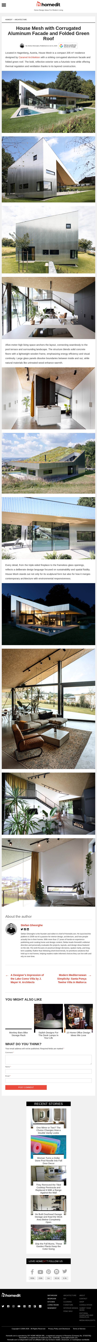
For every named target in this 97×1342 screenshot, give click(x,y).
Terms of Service (79, 1329)
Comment (9, 1052)
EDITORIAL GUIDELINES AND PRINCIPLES (86, 1315)
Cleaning (67, 1302)
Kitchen (51, 1302)
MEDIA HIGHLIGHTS (87, 1320)
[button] (48, 102)
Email (8, 1076)
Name (8, 1067)
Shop (81, 1302)
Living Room (53, 1305)
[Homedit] (48, 4)
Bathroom (52, 1295)
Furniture (68, 1305)
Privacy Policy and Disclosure (59, 1329)
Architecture (69, 1295)
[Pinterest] (24, 1306)
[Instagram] (13, 1306)
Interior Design (70, 1308)
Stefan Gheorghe (33, 46)
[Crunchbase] (40, 1306)
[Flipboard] (35, 1306)
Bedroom (52, 1299)
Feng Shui (67, 1311)
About (82, 1295)
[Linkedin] (28, 929)
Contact (83, 1299)
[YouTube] (19, 1306)
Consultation (85, 1305)
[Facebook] (25, 929)
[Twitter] (22, 929)
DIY (64, 1299)
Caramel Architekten (29, 57)
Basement (52, 1308)
